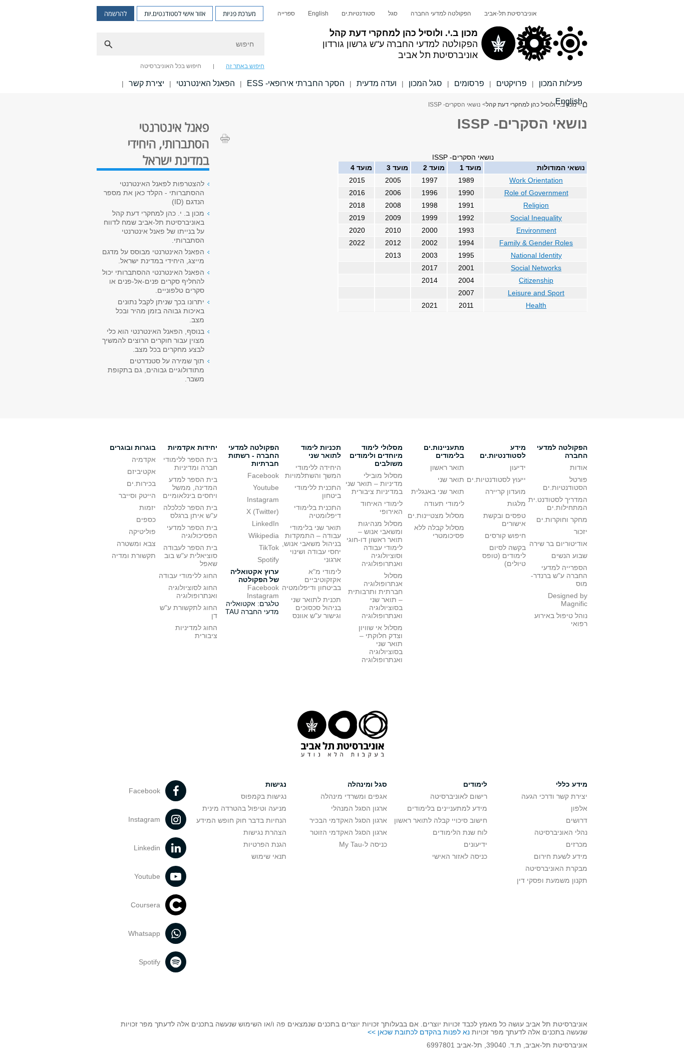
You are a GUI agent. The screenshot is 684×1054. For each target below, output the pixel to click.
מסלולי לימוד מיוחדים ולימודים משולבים (376, 455)
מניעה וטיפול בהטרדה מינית (244, 808)
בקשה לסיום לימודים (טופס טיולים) (504, 556)
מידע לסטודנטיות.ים (503, 451)
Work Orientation (536, 180)
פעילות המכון (560, 83)
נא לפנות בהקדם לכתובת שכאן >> (419, 1032)
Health (536, 305)
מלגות (516, 503)
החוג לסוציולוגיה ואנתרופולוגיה (192, 592)
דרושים (576, 820)
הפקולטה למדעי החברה (441, 13)
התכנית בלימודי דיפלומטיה (317, 511)
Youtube (266, 487)
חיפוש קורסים (505, 536)
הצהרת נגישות (264, 832)
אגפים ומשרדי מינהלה (353, 796)
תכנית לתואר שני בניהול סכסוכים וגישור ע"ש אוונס (316, 608)
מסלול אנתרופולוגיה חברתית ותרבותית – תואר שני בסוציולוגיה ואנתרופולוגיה (375, 596)
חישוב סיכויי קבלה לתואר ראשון (440, 820)
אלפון (579, 808)
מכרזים (576, 844)
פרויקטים (511, 83)
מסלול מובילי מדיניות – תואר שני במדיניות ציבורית (374, 483)
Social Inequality (536, 218)
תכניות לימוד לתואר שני (321, 451)
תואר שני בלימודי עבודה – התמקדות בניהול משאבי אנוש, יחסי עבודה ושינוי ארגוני (311, 543)
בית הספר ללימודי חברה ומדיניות (190, 463)
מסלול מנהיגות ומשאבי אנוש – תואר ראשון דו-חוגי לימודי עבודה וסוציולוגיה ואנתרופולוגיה (375, 543)
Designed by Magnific (567, 600)
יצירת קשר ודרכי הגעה (554, 796)
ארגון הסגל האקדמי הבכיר (348, 820)
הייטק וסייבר (137, 495)
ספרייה (286, 13)
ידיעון (518, 467)
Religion (536, 205)
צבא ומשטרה (136, 544)
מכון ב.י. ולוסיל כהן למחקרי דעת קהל (531, 104)
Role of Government (536, 193)
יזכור (580, 532)
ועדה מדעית (377, 83)
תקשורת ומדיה (134, 556)
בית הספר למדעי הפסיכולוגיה (192, 531)
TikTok (269, 548)
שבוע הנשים (569, 556)
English (318, 13)
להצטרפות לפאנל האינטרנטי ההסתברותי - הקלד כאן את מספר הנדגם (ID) (154, 193)
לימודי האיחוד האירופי (382, 507)
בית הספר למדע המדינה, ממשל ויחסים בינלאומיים (190, 487)
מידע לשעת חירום (560, 856)
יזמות (147, 507)
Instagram (263, 499)
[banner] (342, 46)
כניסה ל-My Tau (363, 844)
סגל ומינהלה (367, 784)
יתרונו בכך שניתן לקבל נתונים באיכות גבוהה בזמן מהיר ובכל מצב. (160, 311)
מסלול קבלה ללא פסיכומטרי (439, 531)
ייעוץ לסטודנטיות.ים (496, 479)
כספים (146, 519)
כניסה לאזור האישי (459, 856)
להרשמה (115, 13)
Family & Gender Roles (536, 243)
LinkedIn (265, 523)
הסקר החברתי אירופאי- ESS (296, 83)
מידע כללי (571, 784)
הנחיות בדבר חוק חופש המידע (241, 820)
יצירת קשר (146, 83)
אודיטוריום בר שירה (558, 544)
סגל (393, 13)
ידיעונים (475, 844)
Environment (536, 230)
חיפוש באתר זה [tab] (245, 66)
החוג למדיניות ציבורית (196, 632)
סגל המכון (425, 83)
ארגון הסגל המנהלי (359, 808)
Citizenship (536, 280)
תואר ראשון (447, 467)
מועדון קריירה (505, 491)
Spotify (268, 560)
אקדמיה (144, 459)
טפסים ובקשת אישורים (504, 519)
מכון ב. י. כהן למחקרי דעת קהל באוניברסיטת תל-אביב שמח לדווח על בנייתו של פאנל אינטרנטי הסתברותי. (154, 226)
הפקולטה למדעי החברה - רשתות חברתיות (253, 455)
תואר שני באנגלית (437, 491)
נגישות (275, 784)
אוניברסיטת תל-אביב (510, 13)
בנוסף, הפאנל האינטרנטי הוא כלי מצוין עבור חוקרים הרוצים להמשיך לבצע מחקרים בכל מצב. (153, 340)
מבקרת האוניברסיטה (556, 868)
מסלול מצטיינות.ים (436, 515)
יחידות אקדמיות (192, 447)
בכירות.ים (141, 483)
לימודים (475, 784)
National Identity (536, 255)
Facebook (263, 475)
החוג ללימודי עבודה (188, 576)
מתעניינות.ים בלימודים (444, 451)
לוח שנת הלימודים (460, 832)
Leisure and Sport (536, 293)
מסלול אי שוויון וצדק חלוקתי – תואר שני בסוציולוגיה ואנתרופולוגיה (381, 644)
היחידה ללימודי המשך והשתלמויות (313, 471)
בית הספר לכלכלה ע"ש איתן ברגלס (190, 511)
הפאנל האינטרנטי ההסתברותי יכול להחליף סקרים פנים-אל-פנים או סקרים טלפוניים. (153, 281)
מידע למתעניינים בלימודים (447, 808)
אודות (578, 467)
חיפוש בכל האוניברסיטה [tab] (170, 66)
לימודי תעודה (444, 503)
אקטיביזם (141, 471)
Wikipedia (263, 536)
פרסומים (469, 83)
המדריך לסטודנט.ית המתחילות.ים (557, 503)
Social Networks (536, 268)
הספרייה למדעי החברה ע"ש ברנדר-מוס (559, 576)
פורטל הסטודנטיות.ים (565, 483)
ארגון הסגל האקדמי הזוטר (348, 832)
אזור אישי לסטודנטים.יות (174, 13)
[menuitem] (510, 14)
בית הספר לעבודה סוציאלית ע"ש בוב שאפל (190, 556)
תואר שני (451, 479)
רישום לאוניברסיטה (458, 796)
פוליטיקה (142, 532)
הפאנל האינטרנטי (205, 83)
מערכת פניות (239, 13)
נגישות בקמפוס (263, 796)
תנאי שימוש (268, 856)
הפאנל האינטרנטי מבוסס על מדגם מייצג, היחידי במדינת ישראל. (153, 256)
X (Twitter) (262, 511)
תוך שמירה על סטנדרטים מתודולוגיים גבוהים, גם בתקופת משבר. (156, 370)
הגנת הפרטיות (264, 844)
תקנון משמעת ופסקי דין (552, 880)
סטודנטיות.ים (358, 13)
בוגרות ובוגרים (133, 447)
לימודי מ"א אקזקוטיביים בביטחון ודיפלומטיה (311, 580)
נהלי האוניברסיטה (560, 832)
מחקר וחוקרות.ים (561, 519)
